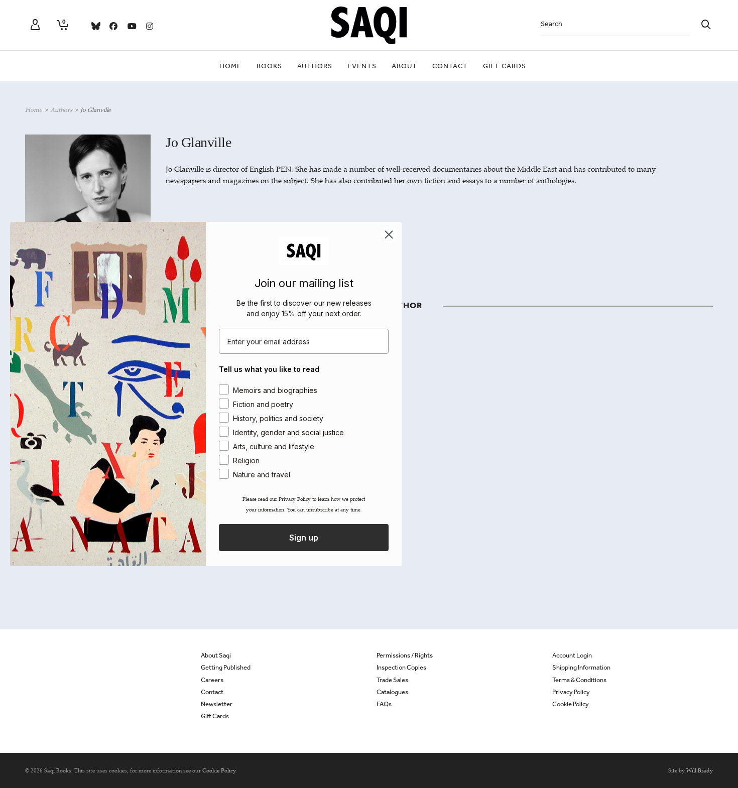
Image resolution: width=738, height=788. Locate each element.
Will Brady (699, 770)
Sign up (303, 538)
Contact (212, 692)
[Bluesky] (95, 26)
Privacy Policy (571, 692)
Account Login (572, 655)
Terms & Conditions (579, 680)
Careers (212, 680)
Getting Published (226, 667)
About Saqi (216, 655)
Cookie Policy (570, 704)
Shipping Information (581, 667)
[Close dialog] (389, 234)
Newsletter (216, 704)
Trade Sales (392, 680)
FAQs (384, 704)
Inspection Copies (401, 667)
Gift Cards (215, 716)
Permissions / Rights (405, 655)
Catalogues (392, 692)
